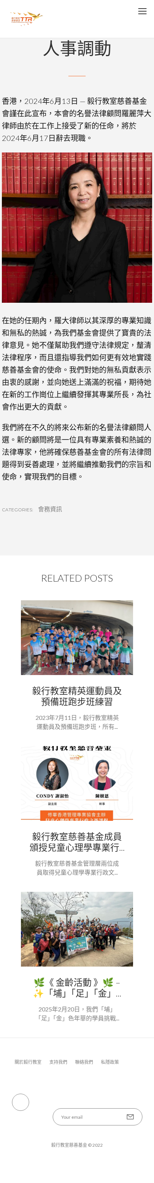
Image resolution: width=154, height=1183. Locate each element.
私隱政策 (110, 1062)
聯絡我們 (84, 1062)
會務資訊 (50, 509)
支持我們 (58, 1062)
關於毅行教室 (28, 1062)
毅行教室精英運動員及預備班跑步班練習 (77, 696)
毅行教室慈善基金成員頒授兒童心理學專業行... (77, 842)
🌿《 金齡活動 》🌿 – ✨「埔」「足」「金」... (77, 987)
